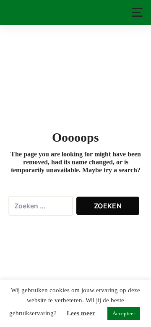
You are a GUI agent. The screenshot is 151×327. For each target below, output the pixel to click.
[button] (137, 12)
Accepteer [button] (123, 313)
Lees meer (81, 313)
